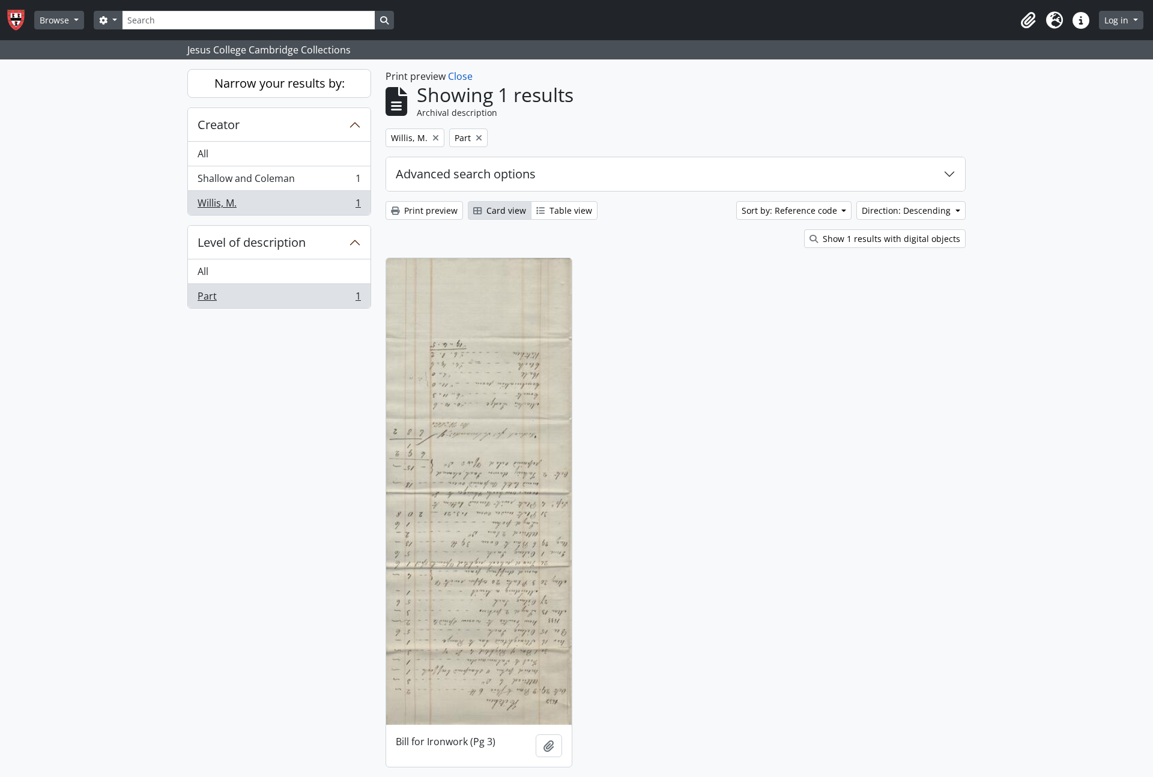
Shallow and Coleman (279, 181)
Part (279, 298)
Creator (219, 124)
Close (460, 76)
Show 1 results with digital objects (890, 238)
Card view (505, 210)
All (203, 153)
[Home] (20, 20)
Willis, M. (279, 205)
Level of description (252, 242)
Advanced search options (466, 174)
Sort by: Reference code (791, 210)
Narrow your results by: (279, 83)
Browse (55, 20)
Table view (569, 210)
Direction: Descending (907, 210)
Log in (1117, 20)
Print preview (430, 210)
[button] (1028, 20)
